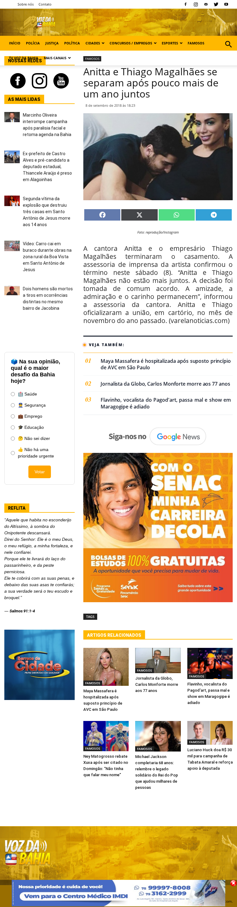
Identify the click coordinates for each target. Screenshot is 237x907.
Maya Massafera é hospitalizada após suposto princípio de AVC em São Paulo (166, 364)
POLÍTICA (72, 43)
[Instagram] (195, 4)
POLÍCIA (33, 43)
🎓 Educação (31, 427)
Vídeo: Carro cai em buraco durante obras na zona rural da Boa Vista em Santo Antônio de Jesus (47, 256)
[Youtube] (226, 4)
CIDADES (92, 43)
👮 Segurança (32, 405)
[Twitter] (216, 4)
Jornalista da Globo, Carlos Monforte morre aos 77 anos (165, 384)
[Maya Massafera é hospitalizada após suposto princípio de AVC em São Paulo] (106, 667)
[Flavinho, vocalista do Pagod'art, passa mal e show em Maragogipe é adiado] (210, 663)
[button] (228, 51)
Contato (45, 4)
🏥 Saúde (27, 393)
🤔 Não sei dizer (34, 438)
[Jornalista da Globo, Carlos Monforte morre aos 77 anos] (158, 660)
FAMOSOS (196, 43)
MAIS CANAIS (55, 58)
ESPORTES (170, 43)
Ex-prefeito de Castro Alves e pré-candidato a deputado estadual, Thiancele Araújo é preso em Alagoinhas (47, 166)
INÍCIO (14, 43)
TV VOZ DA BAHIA (23, 58)
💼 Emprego (30, 416)
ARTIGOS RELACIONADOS (114, 635)
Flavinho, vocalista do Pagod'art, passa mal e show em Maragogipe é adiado (166, 403)
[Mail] (205, 4)
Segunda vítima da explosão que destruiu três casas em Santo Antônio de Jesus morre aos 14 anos (46, 211)
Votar (40, 471)
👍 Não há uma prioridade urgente (36, 452)
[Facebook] (185, 4)
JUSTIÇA (52, 43)
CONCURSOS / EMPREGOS (131, 43)
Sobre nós (26, 4)
